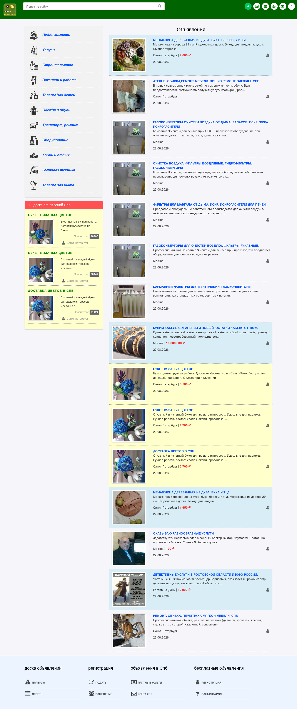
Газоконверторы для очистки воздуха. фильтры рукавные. (206, 245)
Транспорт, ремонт (60, 124)
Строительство (57, 64)
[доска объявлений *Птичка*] (10, 9)
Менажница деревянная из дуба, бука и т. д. (191, 492)
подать (101, 682)
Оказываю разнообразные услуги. (184, 533)
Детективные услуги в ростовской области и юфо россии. (205, 574)
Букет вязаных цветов (173, 369)
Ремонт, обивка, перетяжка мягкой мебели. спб (195, 615)
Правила (38, 682)
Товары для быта (58, 184)
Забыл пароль (212, 694)
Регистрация (211, 682)
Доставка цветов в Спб (173, 451)
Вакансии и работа (59, 79)
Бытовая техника (58, 169)
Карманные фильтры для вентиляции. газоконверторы (202, 286)
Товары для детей (58, 94)
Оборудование (55, 139)
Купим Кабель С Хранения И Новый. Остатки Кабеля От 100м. (205, 327)
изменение (103, 694)
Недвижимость (56, 34)
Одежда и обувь (56, 109)
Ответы (37, 694)
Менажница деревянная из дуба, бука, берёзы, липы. (200, 40)
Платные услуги (149, 682)
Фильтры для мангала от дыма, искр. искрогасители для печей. (210, 204)
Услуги (48, 49)
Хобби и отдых (56, 154)
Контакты (144, 694)
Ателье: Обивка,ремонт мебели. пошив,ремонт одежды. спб (206, 81)
